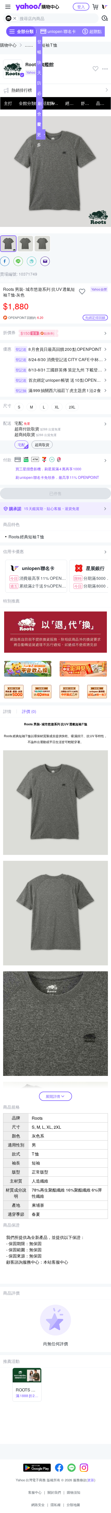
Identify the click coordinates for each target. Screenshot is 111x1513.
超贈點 (95, 31)
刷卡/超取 (39, 104)
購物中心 (8, 45)
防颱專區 (39, 84)
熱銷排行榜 (21, 90)
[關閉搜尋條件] (14, 18)
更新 (91, 1479)
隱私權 (56, 1504)
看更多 (39, 134)
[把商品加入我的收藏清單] (82, 291)
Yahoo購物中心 (37, 6)
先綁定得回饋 (95, 317)
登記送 (39, 43)
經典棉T (71, 103)
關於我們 (54, 1492)
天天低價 (39, 74)
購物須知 (73, 1492)
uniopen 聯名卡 (61, 31)
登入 (81, 6)
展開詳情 (53, 1096)
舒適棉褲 (87, 103)
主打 (8, 103)
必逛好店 (39, 94)
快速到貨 (39, 63)
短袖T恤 (49, 45)
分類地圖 (73, 1504)
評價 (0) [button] (29, 711)
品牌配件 (102, 103)
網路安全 (38, 1504)
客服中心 (35, 1492)
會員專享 (39, 115)
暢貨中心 (39, 53)
